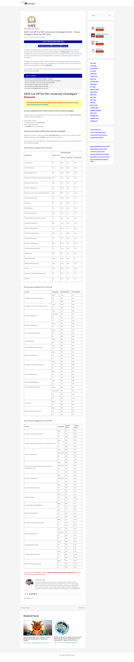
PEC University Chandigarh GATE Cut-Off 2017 (36, 88)
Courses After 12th (95, 130)
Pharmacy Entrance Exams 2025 (99, 154)
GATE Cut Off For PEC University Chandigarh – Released (39, 79)
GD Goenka (65, 46)
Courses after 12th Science (97, 132)
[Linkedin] (30, 594)
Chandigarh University (44, 46)
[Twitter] (27, 594)
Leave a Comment (29, 37)
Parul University (56, 46)
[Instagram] (36, 594)
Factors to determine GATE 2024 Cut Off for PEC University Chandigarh (43, 80)
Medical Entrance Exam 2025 (98, 149)
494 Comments (27, 643)
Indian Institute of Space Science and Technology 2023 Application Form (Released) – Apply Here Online (67, 638)
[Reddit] (34, 594)
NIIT (97, 41)
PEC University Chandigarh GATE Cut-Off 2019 (36, 84)
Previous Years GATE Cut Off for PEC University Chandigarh (40, 82)
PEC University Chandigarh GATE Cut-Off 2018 (36, 86)
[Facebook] (25, 594)
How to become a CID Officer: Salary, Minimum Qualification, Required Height (37, 638)
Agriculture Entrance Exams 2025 (99, 157)
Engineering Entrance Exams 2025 (100, 146)
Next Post (82, 607)
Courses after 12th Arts (96, 137)
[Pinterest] (32, 594)
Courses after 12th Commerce (98, 135)
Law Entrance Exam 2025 (97, 151)
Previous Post (25, 607)
